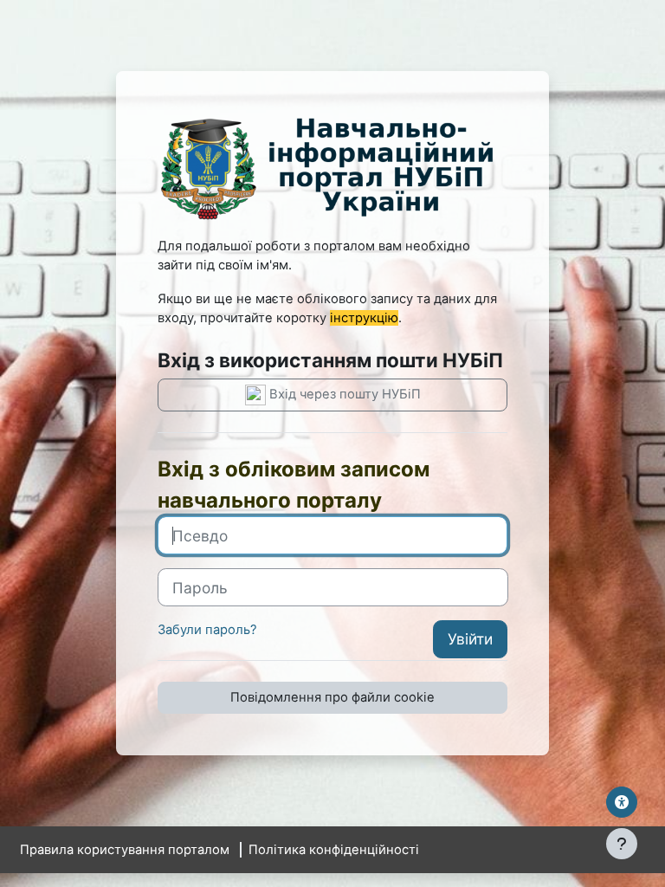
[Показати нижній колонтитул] (621, 843)
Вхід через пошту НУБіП (343, 394)
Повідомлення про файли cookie (332, 697)
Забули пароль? (207, 630)
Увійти (470, 639)
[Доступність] (621, 802)
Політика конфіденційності (334, 850)
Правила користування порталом (124, 850)
